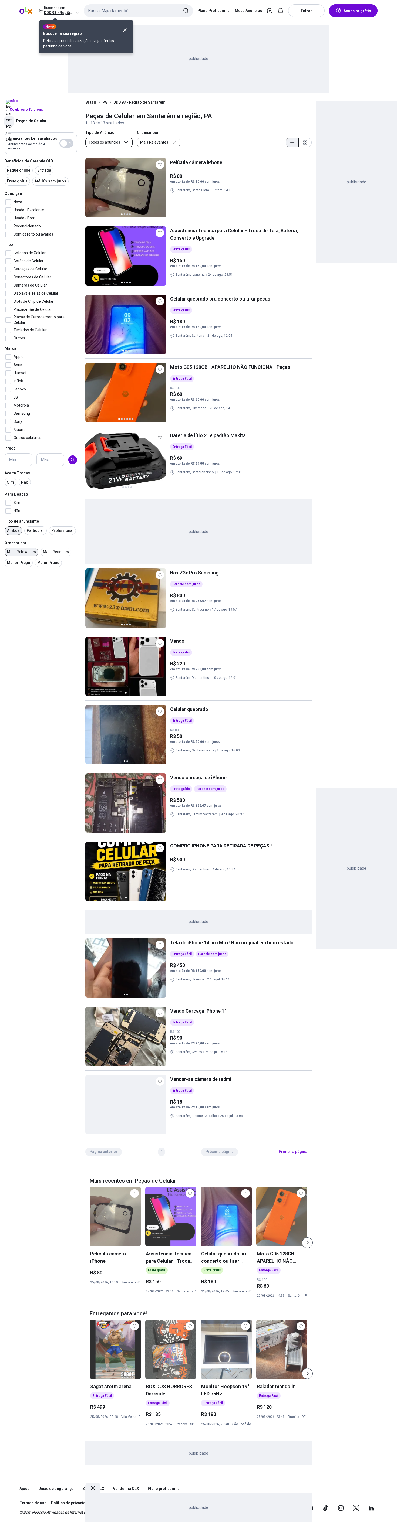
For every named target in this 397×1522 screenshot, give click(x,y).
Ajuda (24, 1488)
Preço (10, 448)
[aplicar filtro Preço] (72, 459)
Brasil (90, 102)
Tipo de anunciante (22, 521)
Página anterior (103, 1151)
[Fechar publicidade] (92, 1488)
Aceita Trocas (17, 473)
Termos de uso (33, 1503)
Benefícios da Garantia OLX (29, 161)
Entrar (306, 11)
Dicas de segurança (56, 1488)
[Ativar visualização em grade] (305, 142)
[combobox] (138, 10)
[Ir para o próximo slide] (307, 1242)
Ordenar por (15, 543)
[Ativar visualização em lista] (292, 142)
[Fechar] (124, 30)
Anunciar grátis (357, 11)
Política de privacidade (71, 1503)
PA (104, 102)
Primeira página (293, 1151)
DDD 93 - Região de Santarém (139, 102)
